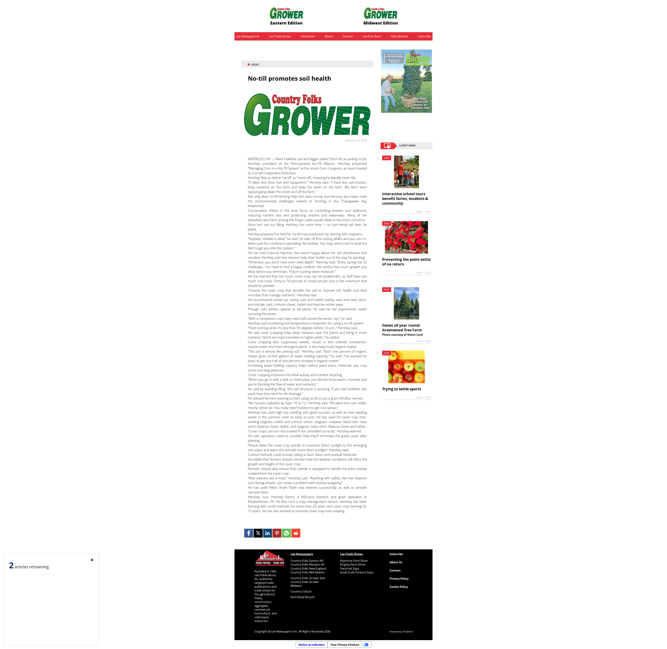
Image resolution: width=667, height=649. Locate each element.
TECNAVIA (407, 631)
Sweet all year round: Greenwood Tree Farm (402, 327)
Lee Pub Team (372, 36)
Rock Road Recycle (303, 597)
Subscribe (424, 36)
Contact (348, 36)
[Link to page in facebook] (248, 533)
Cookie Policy (399, 587)
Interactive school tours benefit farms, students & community (405, 198)
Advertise (307, 36)
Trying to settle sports (401, 388)
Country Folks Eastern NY (307, 561)
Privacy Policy (399, 579)
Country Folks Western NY (308, 564)
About (329, 36)
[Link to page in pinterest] (277, 533)
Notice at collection (312, 644)
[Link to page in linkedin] (267, 533)
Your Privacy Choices (344, 644)
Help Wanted (399, 36)
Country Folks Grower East (308, 578)
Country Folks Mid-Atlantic (308, 572)
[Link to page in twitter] (258, 533)
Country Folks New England (308, 568)
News (255, 65)
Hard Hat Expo (349, 568)
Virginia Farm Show (352, 564)
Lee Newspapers (247, 36)
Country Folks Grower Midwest (305, 584)
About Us (396, 562)
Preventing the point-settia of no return (406, 262)
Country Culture (301, 591)
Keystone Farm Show (354, 561)
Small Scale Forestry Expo (356, 572)
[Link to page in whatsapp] (286, 533)
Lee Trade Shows (280, 36)
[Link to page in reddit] (295, 533)
